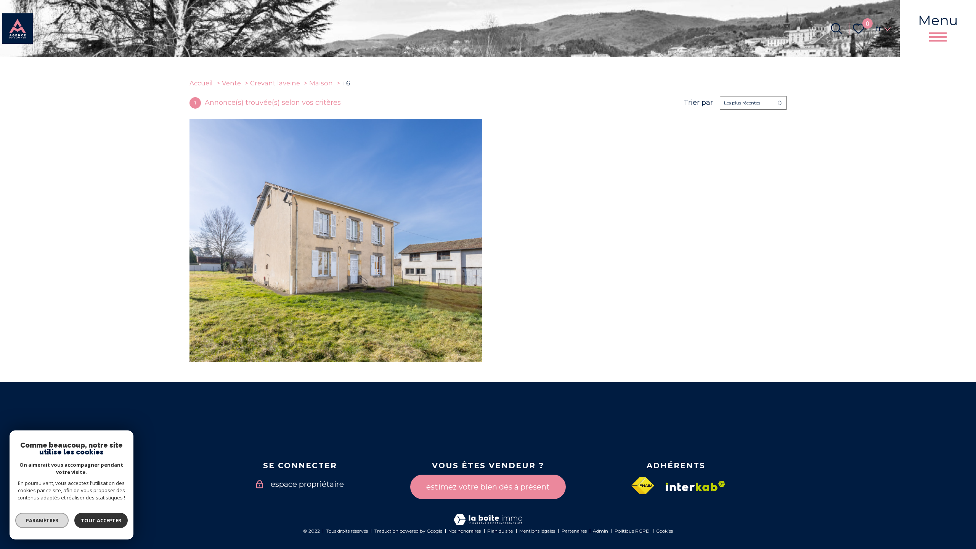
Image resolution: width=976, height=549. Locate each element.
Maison (321, 83)
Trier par (698, 103)
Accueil (201, 83)
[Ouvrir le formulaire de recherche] (836, 28)
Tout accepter (101, 520)
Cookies (664, 531)
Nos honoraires (464, 531)
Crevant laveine (275, 83)
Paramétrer (42, 520)
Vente (231, 83)
